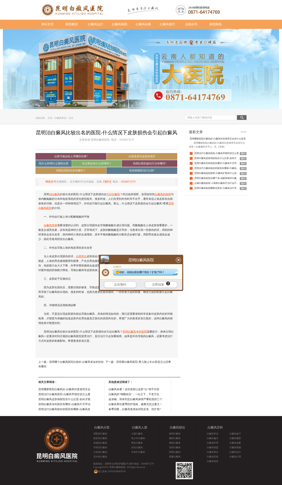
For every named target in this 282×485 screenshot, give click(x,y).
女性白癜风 (137, 447)
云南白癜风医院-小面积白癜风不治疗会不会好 (217, 183)
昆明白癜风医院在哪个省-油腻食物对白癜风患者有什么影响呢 (225, 178)
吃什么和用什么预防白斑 (53, 163)
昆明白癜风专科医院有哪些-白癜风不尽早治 (64, 404)
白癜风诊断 (143, 24)
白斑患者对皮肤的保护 (142, 156)
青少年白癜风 (138, 438)
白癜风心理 (235, 456)
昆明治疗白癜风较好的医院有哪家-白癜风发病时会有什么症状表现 (228, 168)
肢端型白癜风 (100, 443)
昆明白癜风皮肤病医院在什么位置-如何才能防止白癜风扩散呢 (225, 158)
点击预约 (120, 284)
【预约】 (107, 181)
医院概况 (71, 24)
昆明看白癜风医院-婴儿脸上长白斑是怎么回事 (143, 361)
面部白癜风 (175, 433)
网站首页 (47, 24)
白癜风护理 (212, 443)
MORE (244, 132)
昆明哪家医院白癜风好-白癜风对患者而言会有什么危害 (218, 138)
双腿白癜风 (175, 456)
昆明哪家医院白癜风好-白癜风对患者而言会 (64, 389)
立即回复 (158, 284)
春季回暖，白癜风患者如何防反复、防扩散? (135, 409)
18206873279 (128, 181)
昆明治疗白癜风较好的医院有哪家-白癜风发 (64, 409)
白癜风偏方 (212, 438)
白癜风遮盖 (212, 447)
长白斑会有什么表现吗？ (97, 163)
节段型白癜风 (100, 447)
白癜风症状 (212, 456)
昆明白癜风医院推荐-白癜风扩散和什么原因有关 (218, 173)
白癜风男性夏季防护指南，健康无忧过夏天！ (135, 404)
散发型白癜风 (100, 438)
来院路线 (215, 24)
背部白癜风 (175, 447)
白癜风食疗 (167, 24)
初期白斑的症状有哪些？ (71, 170)
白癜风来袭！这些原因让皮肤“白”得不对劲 (134, 389)
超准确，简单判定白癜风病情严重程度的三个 (135, 399)
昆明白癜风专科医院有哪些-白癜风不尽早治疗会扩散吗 (222, 163)
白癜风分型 (102, 427)
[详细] (221, 146)
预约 (243, 153)
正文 (71, 118)
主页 (50, 118)
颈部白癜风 (175, 443)
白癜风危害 (212, 461)
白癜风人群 (139, 427)
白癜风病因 (119, 24)
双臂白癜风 (175, 452)
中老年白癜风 (138, 452)
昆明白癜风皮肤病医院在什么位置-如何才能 (64, 399)
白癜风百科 (215, 427)
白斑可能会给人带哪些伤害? (71, 156)
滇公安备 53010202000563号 (112, 471)
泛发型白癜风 (100, 452)
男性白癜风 (137, 443)
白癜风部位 (177, 427)
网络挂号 (50, 181)
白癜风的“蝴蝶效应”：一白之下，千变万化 (134, 394)
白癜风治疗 (95, 24)
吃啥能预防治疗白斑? (142, 170)
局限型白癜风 (100, 433)
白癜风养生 (212, 452)
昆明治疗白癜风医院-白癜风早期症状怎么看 (64, 394)
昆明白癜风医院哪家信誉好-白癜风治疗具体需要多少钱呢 (223, 188)
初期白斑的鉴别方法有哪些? (149, 163)
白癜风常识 (60, 118)
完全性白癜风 (100, 456)
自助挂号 (191, 24)
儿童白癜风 (137, 433)
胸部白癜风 (175, 438)
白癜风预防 (235, 438)
